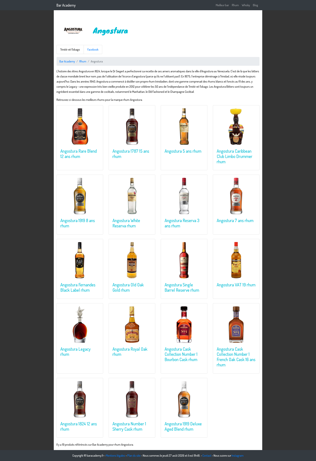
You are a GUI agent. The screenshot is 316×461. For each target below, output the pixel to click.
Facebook (92, 49)
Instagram (238, 455)
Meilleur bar (222, 5)
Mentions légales (115, 455)
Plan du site (134, 455)
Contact (206, 455)
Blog (255, 5)
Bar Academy (66, 5)
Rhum (235, 5)
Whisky (246, 5)
